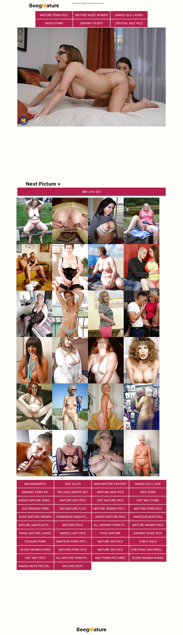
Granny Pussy (91, 23)
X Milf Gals (148, 541)
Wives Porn (54, 23)
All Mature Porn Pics (73, 558)
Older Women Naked (148, 558)
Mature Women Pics (147, 525)
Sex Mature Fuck (73, 508)
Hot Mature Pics (110, 500)
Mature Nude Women (91, 15)
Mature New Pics (110, 492)
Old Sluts (73, 484)
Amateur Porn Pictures (73, 541)
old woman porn (35, 508)
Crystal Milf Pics (129, 23)
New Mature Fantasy (110, 484)
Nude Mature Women (35, 517)
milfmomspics (35, 484)
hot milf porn (148, 500)
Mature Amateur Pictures (36, 525)
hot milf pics (35, 558)
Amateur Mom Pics (147, 517)
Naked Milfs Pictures (35, 566)
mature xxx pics (110, 541)
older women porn (35, 549)
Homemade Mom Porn (73, 517)
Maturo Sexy (73, 566)
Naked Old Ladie (148, 484)
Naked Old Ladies (129, 15)
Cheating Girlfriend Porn (148, 549)
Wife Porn (148, 492)
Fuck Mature (110, 533)
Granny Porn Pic (35, 492)
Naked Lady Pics (73, 533)
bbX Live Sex (91, 192)
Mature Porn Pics (148, 508)
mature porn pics (54, 15)
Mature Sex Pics (110, 549)
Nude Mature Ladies (35, 533)
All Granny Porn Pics (110, 525)
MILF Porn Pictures (110, 558)
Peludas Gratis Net (73, 492)
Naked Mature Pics (110, 517)
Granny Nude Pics (147, 533)
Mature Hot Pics (73, 500)
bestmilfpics (73, 525)
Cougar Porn (35, 541)
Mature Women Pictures (111, 508)
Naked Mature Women (35, 500)
